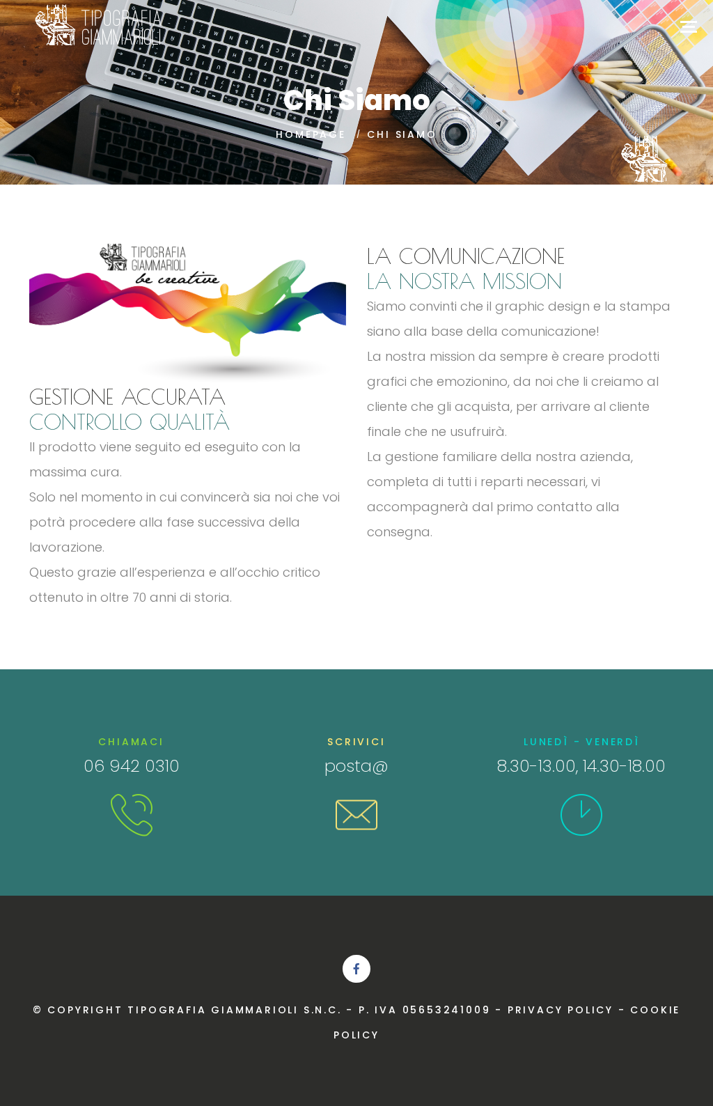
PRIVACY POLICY (560, 1010)
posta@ (356, 765)
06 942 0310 (132, 765)
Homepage (310, 134)
